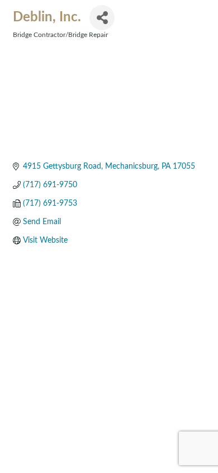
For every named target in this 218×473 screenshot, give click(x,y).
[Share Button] (102, 17)
